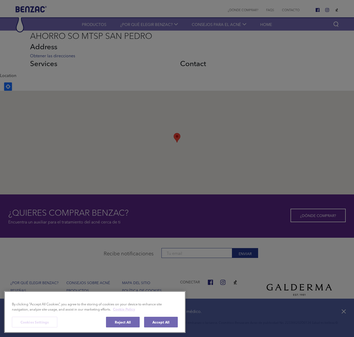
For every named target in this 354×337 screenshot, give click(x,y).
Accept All (160, 322)
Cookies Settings (34, 322)
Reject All (123, 322)
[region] (95, 312)
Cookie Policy (124, 309)
